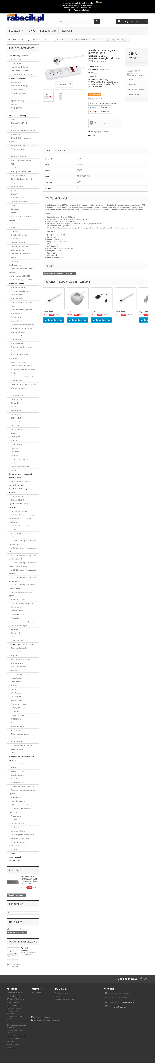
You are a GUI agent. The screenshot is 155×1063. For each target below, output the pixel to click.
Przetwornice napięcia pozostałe (22, 786)
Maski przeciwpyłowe (18, 667)
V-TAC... (70, 312)
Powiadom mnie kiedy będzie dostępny (103, 103)
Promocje (67, 30)
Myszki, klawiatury (17, 101)
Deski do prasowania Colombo (21, 366)
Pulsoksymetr (16, 738)
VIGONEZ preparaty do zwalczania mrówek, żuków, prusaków (22, 564)
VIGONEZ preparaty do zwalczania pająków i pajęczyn (22, 542)
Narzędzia (14, 455)
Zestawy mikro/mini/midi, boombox (23, 130)
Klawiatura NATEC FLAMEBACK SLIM (29, 878)
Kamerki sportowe (17, 727)
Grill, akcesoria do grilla (19, 626)
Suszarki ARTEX (17, 496)
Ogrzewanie (15, 392)
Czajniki (14, 168)
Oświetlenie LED (17, 396)
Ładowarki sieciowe (18, 250)
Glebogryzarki (16, 607)
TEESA (13, 190)
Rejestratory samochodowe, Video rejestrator (22, 792)
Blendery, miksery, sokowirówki (22, 172)
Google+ (94, 112)
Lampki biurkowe (17, 429)
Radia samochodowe (18, 764)
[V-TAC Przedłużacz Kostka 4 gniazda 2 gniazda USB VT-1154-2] (78, 298)
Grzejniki (14, 183)
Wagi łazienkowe (17, 343)
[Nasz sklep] (23, 929)
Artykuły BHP (16, 618)
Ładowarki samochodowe (20, 246)
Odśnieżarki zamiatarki (19, 614)
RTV (12, 119)
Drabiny (13, 373)
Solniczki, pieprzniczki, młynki (21, 302)
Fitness (13, 753)
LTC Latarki (15, 712)
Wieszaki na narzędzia (19, 388)
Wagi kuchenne (16, 313)
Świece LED (15, 422)
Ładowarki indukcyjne (18, 242)
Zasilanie (14, 104)
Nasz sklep (15, 922)
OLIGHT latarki (16, 697)
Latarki (13, 689)
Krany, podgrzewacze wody (20, 351)
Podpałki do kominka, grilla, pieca (23, 622)
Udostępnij (106, 107)
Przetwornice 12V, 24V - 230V (21, 782)
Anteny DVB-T (16, 134)
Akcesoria (14, 127)
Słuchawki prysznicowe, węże (21, 347)
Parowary (14, 224)
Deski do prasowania (18, 362)
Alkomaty (14, 779)
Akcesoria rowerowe (18, 723)
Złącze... (94, 312)
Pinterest (106, 112)
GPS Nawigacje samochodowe (22, 805)
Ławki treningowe (17, 749)
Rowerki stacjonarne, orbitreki (21, 745)
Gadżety (14, 470)
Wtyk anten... (144, 312)
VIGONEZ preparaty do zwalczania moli (22, 549)
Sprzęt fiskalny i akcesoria (19, 56)
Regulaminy (16, 30)
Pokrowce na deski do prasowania (23, 369)
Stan (90, 76)
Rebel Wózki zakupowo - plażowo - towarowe (22, 270)
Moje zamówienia (61, 993)
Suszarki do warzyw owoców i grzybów (20, 218)
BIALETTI (14, 194)
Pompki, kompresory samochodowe (17, 844)
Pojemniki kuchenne (18, 295)
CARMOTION (16, 719)
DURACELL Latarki (17, 715)
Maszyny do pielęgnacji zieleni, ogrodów (21, 594)
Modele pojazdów (15, 857)
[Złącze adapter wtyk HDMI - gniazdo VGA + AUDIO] (101, 298)
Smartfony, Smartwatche (19, 235)
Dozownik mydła (17, 336)
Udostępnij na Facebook (100, 132)
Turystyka (14, 655)
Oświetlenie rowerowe (18, 704)
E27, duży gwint (16, 414)
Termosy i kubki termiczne (20, 659)
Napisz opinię (99, 123)
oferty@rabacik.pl (120, 1007)
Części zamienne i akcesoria (21, 71)
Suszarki (12, 493)
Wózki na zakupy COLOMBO (21, 280)
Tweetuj (94, 107)
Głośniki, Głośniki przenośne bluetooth (20, 140)
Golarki (13, 205)
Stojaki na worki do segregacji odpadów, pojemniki (20, 476)
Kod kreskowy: (93, 69)
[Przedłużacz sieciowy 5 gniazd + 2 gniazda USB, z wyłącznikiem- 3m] (54, 298)
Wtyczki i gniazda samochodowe (22, 835)
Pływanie (14, 685)
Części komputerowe (18, 93)
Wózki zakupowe (15, 265)
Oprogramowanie (17, 89)
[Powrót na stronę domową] (9, 39)
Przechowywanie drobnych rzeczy (23, 325)
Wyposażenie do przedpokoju (21, 328)
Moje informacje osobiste (64, 999)
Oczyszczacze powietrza (20, 467)
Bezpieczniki (15, 827)
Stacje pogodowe (17, 444)
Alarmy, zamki (16, 816)
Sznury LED (15, 403)
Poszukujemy (48, 30)
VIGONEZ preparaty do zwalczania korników (22, 572)
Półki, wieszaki (16, 340)
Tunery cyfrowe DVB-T (19, 123)
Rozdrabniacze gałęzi (18, 599)
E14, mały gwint (16, 410)
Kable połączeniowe (18, 145)
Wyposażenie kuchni (18, 287)
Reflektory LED (16, 399)
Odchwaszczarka (17, 611)
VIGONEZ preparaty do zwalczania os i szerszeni (22, 579)
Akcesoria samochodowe (20, 838)
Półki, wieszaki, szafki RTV (20, 254)
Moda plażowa (16, 678)
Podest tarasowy (17, 641)
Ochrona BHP (16, 633)
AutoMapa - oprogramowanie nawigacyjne (20, 810)
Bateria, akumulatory (18, 149)
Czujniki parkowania (18, 823)
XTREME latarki (16, 700)
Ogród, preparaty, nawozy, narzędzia (19, 505)
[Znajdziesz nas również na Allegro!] (45, 1020)
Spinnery (14, 440)
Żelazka (14, 213)
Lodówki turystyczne (18, 801)
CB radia (14, 820)
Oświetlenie (15, 452)
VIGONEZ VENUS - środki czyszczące (19, 527)
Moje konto (61, 988)
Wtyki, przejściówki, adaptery (21, 160)
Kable (13, 112)
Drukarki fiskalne (17, 63)
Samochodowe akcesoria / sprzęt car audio (21, 758)
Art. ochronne (15, 730)
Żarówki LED (15, 407)
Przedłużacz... (48, 312)
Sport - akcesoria (17, 741)
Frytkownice (15, 231)
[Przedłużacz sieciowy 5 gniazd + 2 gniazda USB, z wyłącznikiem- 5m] (125, 298)
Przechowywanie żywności (20, 291)
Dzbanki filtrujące (17, 321)
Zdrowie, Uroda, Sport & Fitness (21, 644)
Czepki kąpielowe (17, 682)
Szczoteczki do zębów (19, 648)
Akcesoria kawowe (17, 198)
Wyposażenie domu (16, 283)
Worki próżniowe (17, 298)
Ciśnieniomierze (16, 652)
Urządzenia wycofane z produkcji (22, 74)
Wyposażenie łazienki (18, 332)
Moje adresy (59, 996)
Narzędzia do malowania (19, 459)
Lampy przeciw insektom (19, 511)
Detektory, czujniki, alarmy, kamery (23, 384)
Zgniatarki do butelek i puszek (20, 489)
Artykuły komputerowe (17, 78)
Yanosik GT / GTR (17, 771)
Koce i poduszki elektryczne (21, 674)
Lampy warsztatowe (18, 831)
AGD (12, 164)
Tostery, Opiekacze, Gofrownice (22, 179)
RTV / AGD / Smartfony (17, 116)
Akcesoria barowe (17, 381)
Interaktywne (15, 437)
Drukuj (94, 135)
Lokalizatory (15, 261)
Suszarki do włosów (18, 175)
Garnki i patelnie (16, 317)
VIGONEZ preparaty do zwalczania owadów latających (22, 557)
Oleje (13, 637)
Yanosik (14, 768)
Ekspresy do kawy (17, 186)
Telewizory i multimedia (19, 157)
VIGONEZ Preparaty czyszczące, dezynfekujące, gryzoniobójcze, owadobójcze (22, 518)
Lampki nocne (16, 425)
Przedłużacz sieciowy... (26, 949)
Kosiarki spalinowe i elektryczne (22, 603)
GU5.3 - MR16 (16, 418)
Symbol (91, 66)
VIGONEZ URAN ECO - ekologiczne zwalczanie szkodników (21, 535)
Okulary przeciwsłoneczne (20, 734)
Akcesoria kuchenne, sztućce (21, 310)
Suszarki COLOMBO (18, 500)
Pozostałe (14, 227)
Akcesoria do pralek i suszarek (22, 201)
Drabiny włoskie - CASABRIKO (22, 377)
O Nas (31, 30)
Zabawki (14, 433)
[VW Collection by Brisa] (40, 1017)
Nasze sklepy (36, 993)
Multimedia (15, 97)
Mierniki (13, 257)
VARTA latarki (16, 693)
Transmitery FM (16, 797)
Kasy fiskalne (16, 59)
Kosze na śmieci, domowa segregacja (19, 356)
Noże (13, 306)
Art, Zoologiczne (15, 861)
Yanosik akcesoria (17, 775)
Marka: (90, 73)
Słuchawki (14, 153)
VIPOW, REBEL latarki (19, 708)
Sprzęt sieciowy (16, 82)
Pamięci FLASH (16, 108)
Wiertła (13, 463)
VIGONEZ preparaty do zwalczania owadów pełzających (22, 586)
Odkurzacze (15, 209)
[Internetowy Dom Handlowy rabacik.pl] (29, 18)
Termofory (14, 670)
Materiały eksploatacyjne (19, 67)
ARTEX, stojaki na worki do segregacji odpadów (19, 483)
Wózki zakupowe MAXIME (20, 276)
